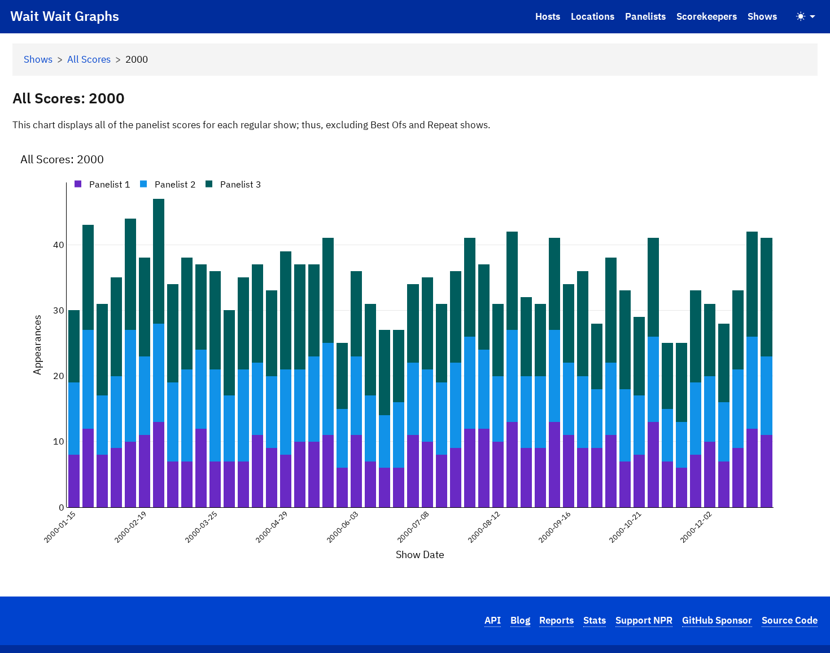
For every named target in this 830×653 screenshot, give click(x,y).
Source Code (790, 620)
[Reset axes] (802, 153)
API (492, 620)
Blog (520, 620)
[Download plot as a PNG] (725, 153)
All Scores (89, 59)
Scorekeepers (706, 16)
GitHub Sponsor (717, 620)
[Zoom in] (775, 153)
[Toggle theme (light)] (805, 16)
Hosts (547, 16)
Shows (762, 16)
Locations (592, 16)
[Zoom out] (789, 153)
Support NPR (643, 620)
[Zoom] (743, 153)
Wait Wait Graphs (64, 16)
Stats (594, 620)
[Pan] (757, 153)
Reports (556, 620)
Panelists (645, 16)
